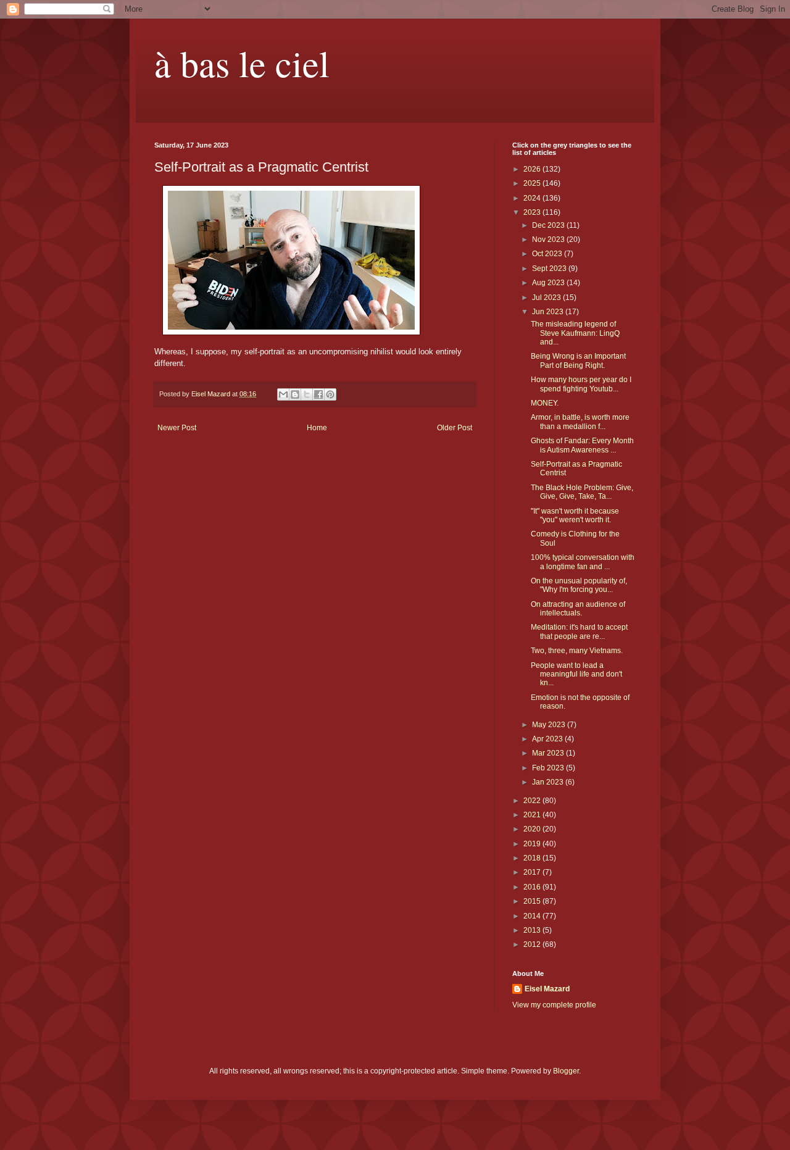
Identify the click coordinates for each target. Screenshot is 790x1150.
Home (317, 427)
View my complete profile (554, 1005)
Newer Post (176, 427)
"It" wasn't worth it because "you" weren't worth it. (575, 515)
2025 (533, 183)
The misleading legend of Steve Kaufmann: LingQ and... (575, 333)
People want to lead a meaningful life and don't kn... (576, 674)
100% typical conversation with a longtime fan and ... (582, 561)
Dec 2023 (549, 225)
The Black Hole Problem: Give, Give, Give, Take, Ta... (582, 492)
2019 (533, 844)
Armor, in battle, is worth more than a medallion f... (580, 421)
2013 (533, 930)
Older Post (454, 427)
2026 (533, 169)
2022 (533, 800)
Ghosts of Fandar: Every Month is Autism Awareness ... (582, 445)
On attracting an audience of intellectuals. (578, 608)
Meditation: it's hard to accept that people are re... (579, 631)
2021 (533, 814)
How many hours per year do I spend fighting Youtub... (581, 384)
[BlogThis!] (295, 394)
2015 (533, 901)
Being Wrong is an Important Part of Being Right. (578, 360)
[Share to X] (307, 394)
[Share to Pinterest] (330, 394)
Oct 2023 (548, 253)
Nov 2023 (549, 239)
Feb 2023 (549, 768)
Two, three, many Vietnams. (577, 650)
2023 (533, 212)
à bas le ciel (242, 63)
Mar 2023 (549, 753)
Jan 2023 (548, 782)
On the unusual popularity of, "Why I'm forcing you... (579, 585)
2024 (533, 198)
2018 (533, 858)
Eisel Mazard (547, 989)
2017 (533, 872)
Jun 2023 (548, 311)
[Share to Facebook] (318, 394)
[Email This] (283, 394)
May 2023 (549, 724)
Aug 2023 (549, 282)
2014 (533, 916)
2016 (533, 887)
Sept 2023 (550, 268)
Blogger (566, 1071)
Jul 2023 (547, 297)
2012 (533, 944)
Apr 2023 (548, 739)
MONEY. (545, 403)
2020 (533, 829)
